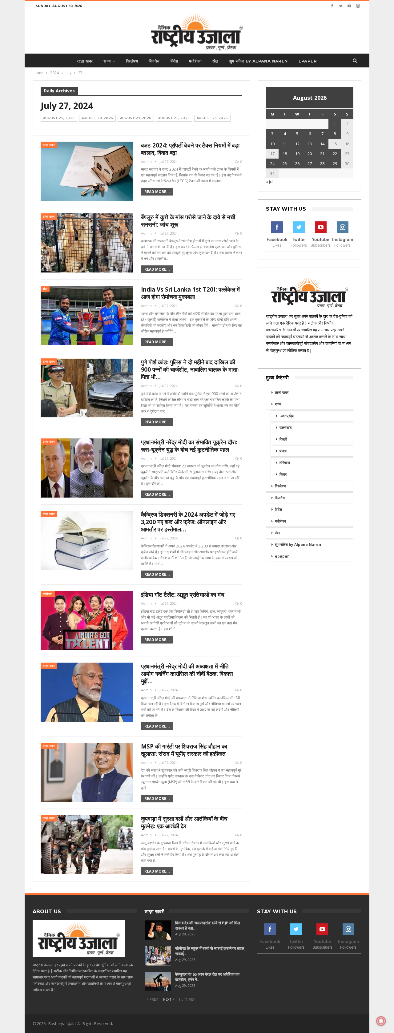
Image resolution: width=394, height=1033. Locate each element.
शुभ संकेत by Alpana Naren (258, 61)
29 (335, 163)
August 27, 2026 (135, 118)
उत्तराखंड (285, 427)
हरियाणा (284, 462)
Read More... (157, 191)
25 (285, 163)
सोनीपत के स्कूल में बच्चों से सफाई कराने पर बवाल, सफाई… (210, 951)
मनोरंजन (195, 61)
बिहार (283, 474)
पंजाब (283, 451)
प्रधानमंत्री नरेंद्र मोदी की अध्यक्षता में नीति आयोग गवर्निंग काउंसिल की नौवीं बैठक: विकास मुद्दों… (187, 673)
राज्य (107, 61)
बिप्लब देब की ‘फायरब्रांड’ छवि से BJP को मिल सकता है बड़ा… (207, 925)
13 (310, 144)
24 (272, 163)
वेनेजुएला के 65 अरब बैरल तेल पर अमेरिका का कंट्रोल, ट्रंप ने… (207, 976)
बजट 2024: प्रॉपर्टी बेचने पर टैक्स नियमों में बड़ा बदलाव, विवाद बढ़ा (190, 149)
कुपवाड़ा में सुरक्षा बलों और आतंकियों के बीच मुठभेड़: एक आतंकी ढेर (184, 822)
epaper (308, 61)
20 (310, 153)
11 (285, 144)
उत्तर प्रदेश (286, 415)
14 (322, 144)
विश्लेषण (132, 61)
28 (322, 163)
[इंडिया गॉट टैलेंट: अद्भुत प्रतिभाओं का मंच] (87, 620)
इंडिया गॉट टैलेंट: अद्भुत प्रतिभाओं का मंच (182, 595)
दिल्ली (283, 439)
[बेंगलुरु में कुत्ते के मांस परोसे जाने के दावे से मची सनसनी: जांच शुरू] (87, 242)
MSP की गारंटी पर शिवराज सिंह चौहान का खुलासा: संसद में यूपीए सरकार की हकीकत (184, 750)
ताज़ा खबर (85, 61)
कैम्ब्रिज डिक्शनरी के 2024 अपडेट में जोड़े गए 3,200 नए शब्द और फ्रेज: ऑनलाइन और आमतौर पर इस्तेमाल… (188, 521)
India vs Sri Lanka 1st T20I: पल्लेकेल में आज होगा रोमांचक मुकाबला (190, 293)
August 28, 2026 (97, 118)
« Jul (269, 181)
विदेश (174, 61)
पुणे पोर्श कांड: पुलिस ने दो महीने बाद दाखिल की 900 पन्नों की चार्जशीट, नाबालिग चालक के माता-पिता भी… (190, 369)
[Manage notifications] (381, 1021)
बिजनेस (154, 61)
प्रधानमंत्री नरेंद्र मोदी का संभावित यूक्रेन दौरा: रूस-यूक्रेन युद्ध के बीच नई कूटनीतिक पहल (189, 446)
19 (297, 153)
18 (285, 153)
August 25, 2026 (212, 118)
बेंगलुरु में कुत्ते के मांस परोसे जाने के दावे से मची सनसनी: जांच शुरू (188, 220)
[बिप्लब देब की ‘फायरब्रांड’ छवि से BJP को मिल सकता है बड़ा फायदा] (158, 930)
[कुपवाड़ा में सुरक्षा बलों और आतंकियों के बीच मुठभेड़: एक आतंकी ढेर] (87, 844)
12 (297, 144)
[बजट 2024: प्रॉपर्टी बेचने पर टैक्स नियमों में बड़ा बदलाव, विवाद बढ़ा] (87, 171)
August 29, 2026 (59, 118)
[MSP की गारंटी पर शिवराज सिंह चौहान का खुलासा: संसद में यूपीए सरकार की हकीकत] (87, 772)
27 (310, 163)
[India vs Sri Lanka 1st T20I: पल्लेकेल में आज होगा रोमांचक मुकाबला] (87, 315)
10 (272, 144)
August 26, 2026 (174, 118)
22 (335, 153)
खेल (215, 61)
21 (322, 153)
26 (297, 163)
